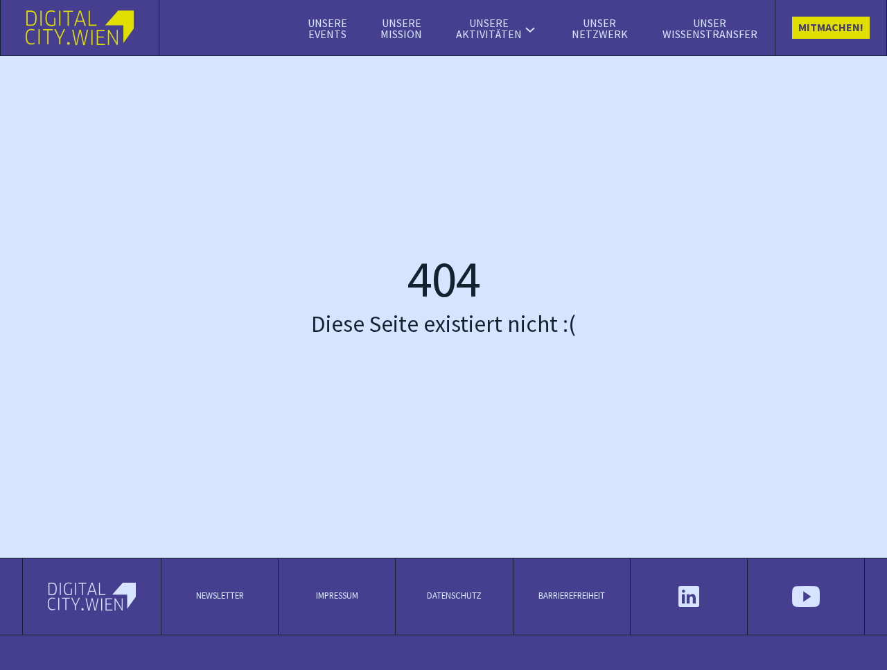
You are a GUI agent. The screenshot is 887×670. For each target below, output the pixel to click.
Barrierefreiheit (571, 596)
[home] (80, 27)
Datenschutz (454, 596)
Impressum (337, 596)
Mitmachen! (830, 28)
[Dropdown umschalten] (530, 29)
